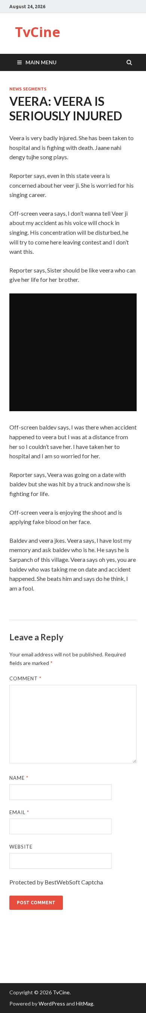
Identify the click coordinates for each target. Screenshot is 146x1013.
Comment (25, 678)
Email (19, 812)
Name (18, 778)
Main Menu (41, 62)
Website (21, 847)
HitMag (84, 1003)
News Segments (27, 89)
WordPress (52, 1003)
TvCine (37, 32)
